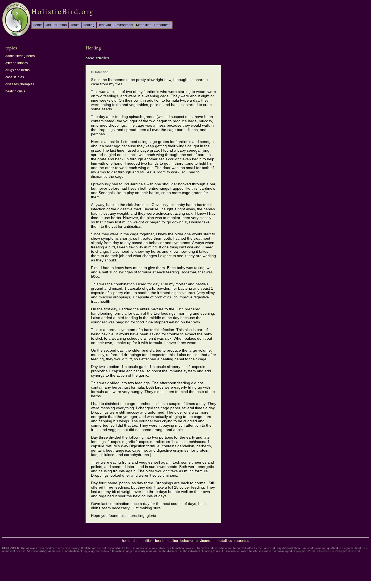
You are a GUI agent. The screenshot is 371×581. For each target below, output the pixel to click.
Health (75, 25)
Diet (48, 25)
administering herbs (20, 56)
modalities (224, 541)
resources (241, 541)
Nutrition (60, 25)
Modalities (143, 25)
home (126, 541)
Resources (162, 25)
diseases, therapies (19, 84)
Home (37, 25)
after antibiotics (16, 63)
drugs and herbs (17, 70)
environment (205, 541)
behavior (186, 541)
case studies (14, 77)
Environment (123, 25)
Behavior (104, 25)
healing (172, 541)
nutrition (147, 541)
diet (135, 541)
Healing (89, 25)
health (159, 541)
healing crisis (15, 91)
